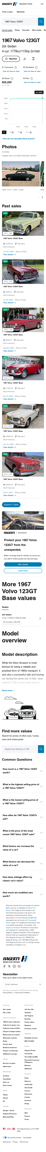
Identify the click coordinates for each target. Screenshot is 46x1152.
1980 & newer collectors (11, 1022)
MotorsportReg (8, 1117)
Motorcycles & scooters (11, 1034)
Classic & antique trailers (12, 1031)
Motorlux (28, 1065)
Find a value (7, 12)
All (4, 1101)
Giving (27, 1103)
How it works (7, 1085)
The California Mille (31, 1057)
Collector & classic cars (11, 1025)
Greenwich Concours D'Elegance (32, 1061)
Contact (27, 1097)
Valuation (28, 1012)
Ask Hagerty (29, 1016)
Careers (27, 1091)
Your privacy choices (14, 1137)
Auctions (6, 1076)
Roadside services (31, 1038)
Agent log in (7, 1066)
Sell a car (6, 1082)
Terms (27, 1119)
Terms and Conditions (22, 992)
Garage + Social (8, 1110)
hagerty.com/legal (13, 928)
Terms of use (24, 1142)
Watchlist (21, 12)
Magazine (28, 1025)
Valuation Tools (25, 4)
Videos (5, 1095)
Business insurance (10, 1047)
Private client (7, 1044)
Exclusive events (31, 1028)
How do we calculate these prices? (19, 139)
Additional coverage (10, 1054)
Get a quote (23, 564)
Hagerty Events (30, 1050)
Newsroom (28, 1094)
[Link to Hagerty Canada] (9, 1129)
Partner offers (29, 1022)
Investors (28, 1100)
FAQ (26, 1113)
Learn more (23, 571)
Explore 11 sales (11, 505)
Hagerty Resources (10, 1113)
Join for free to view (11, 71)
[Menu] (42, 4)
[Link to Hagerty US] (4, 1129)
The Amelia (28, 1053)
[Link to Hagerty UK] (13, 1129)
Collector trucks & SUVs (11, 1028)
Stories (5, 1098)
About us (28, 1081)
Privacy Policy (7, 992)
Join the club (29, 1009)
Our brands (28, 1087)
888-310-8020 (29, 1041)
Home (27, 1078)
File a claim (7, 1012)
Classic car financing (10, 1050)
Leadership (28, 1084)
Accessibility (27, 1137)
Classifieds (7, 1079)
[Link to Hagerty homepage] (15, 959)
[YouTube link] (19, 966)
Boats (5, 1041)
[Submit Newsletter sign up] (40, 984)
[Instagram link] (14, 966)
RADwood (28, 1068)
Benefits (27, 1019)
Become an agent (9, 1063)
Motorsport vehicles (10, 1038)
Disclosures (7, 1142)
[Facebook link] (4, 966)
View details (8, 254)
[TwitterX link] (9, 966)
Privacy (27, 1116)
